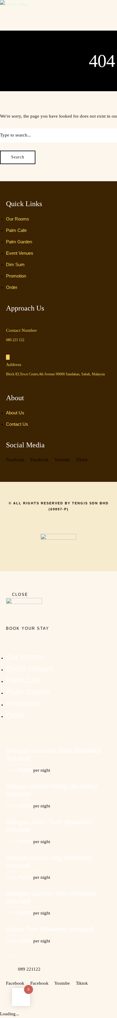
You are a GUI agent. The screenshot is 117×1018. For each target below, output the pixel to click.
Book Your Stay (27, 628)
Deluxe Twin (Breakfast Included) (50, 929)
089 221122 (29, 969)
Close (20, 594)
